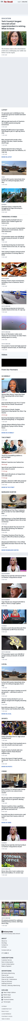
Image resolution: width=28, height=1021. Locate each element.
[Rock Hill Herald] (8, 2)
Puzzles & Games (9, 999)
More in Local (6, 713)
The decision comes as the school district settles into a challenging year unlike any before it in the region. (14, 50)
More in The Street (8, 487)
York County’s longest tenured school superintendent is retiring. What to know (14, 25)
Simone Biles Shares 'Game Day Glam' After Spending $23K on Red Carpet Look (13, 396)
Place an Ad (5, 975)
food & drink (5, 278)
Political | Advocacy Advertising (11, 985)
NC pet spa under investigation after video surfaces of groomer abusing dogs (13, 799)
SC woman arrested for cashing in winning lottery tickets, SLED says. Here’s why (12, 921)
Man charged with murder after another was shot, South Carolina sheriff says (12, 141)
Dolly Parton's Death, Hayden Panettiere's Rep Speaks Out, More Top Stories (14, 411)
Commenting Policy (7, 1008)
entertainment (6, 573)
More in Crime (6, 822)
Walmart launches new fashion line (13, 462)
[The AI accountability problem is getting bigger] (14, 447)
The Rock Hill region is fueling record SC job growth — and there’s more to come (14, 692)
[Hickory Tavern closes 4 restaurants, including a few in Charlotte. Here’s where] (14, 269)
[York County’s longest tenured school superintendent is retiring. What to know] (14, 38)
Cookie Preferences (6, 1013)
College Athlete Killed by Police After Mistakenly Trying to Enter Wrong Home (13, 426)
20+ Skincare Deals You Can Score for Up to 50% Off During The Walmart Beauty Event (13, 528)
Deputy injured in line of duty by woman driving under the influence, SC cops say (14, 150)
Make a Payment (6, 966)
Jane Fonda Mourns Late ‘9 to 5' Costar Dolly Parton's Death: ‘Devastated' (13, 403)
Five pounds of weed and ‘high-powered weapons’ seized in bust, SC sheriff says (14, 346)
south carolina (6, 306)
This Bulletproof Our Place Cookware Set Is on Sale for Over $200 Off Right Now (13, 511)
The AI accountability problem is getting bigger (12, 456)
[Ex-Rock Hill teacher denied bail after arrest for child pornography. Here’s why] (14, 168)
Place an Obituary (7, 981)
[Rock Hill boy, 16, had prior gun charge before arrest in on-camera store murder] (14, 781)
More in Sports (7, 766)
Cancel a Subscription (8, 964)
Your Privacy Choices (7, 1016)
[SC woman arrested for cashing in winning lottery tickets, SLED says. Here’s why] (14, 909)
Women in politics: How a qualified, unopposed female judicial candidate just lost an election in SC (13, 807)
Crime (3, 177)
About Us (4, 940)
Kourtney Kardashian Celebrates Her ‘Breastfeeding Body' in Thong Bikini (13, 418)
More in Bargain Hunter (10, 550)
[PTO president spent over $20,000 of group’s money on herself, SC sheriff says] (14, 643)
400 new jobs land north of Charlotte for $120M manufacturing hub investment (13, 122)
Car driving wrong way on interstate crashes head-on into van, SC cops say (13, 245)
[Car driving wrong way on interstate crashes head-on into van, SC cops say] (14, 297)
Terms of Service (6, 1018)
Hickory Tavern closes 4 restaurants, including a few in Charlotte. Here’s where (13, 282)
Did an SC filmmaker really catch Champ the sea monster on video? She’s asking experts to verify (14, 335)
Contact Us (5, 945)
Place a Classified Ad (7, 977)
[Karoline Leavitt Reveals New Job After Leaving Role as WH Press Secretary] (14, 617)
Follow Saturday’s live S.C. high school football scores (13, 737)
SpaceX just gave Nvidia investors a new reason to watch (13, 468)
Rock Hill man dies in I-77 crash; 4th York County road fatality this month (13, 708)
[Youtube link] (6, 953)
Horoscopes (7, 1002)
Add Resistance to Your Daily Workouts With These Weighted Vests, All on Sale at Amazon (14, 520)
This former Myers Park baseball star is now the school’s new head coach (14, 744)
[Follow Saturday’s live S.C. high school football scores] (14, 728)
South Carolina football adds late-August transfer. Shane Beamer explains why (12, 751)
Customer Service (7, 960)
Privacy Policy (5, 1011)
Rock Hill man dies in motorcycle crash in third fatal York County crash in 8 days (14, 816)
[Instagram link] (8, 953)
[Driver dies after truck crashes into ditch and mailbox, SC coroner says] (14, 860)
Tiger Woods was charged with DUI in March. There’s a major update (13, 602)
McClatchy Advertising (8, 973)
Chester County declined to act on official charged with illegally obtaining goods (14, 700)
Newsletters (7, 997)
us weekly (4, 625)
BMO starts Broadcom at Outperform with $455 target (13, 475)
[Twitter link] (4, 953)
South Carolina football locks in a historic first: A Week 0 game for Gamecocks (12, 221)
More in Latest (7, 157)
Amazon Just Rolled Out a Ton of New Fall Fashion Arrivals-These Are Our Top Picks (14, 543)
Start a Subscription (7, 962)
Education (6, 18)
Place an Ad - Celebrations (9, 979)
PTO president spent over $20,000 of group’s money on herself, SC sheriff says (13, 238)
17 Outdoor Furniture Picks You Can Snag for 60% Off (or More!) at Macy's (13, 536)
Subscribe (24, 1)
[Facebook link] (2, 953)
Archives (4, 947)
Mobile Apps (7, 995)
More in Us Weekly (8, 432)
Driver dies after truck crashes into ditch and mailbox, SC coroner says (13, 872)
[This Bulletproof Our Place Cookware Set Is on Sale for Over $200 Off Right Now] (14, 501)
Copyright (4, 1006)
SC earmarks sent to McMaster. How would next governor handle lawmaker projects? (14, 114)
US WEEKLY (6, 376)
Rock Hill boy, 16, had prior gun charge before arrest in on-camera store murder (13, 790)
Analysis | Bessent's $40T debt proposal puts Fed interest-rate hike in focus (14, 481)
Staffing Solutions (7, 983)
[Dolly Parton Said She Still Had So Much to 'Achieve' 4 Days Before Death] (14, 564)
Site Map (4, 943)
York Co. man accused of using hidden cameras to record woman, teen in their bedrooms (13, 229)
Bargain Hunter (9, 492)
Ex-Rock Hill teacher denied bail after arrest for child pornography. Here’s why (13, 180)
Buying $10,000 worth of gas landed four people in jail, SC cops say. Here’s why (13, 131)
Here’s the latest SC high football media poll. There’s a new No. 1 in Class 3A (14, 760)
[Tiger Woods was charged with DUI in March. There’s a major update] (14, 590)
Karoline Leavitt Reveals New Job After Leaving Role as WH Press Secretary (14, 628)
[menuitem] (2, 1)
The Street (6, 437)
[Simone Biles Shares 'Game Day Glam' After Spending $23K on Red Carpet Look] (14, 385)
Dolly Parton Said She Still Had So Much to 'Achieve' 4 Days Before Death (14, 576)
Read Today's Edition (10, 992)
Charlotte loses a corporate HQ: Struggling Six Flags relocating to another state (12, 208)
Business (4, 204)
